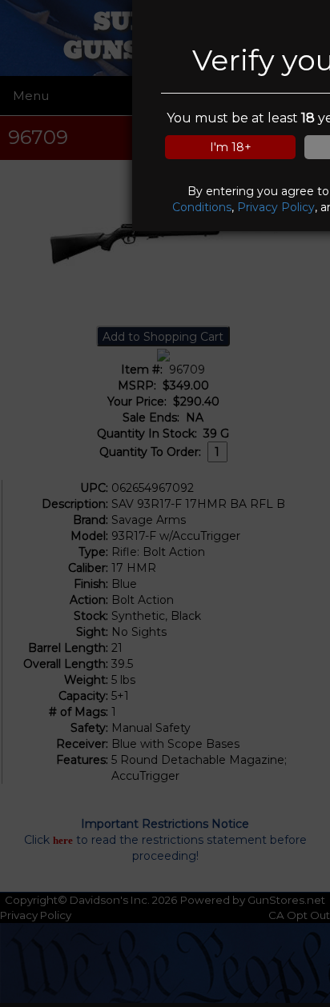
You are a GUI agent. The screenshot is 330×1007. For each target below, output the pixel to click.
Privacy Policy (276, 207)
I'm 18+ (231, 147)
